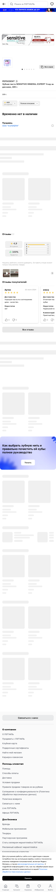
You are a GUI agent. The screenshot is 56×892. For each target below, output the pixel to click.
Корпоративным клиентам (15, 843)
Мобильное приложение (14, 821)
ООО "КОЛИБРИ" (10, 125)
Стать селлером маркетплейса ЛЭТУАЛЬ (22, 834)
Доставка (7, 770)
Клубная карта (9, 735)
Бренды (6, 816)
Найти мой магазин (12, 744)
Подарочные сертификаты (15, 740)
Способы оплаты (10, 765)
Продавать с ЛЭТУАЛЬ (13, 731)
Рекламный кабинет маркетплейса (19, 839)
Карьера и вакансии (12, 749)
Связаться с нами (11, 795)
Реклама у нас (9, 848)
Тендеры (6, 825)
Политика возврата (12, 791)
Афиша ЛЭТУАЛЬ (10, 804)
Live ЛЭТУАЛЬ (9, 800)
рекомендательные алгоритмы (31, 864)
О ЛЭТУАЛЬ (8, 726)
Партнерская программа (14, 830)
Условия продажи (11, 774)
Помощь (6, 760)
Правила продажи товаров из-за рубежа (22, 779)
